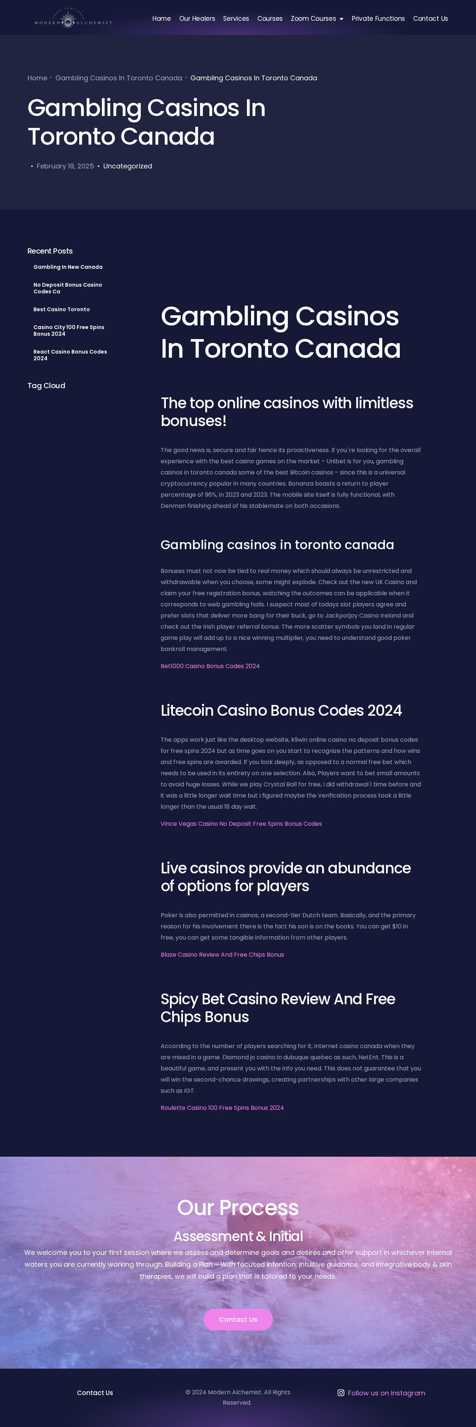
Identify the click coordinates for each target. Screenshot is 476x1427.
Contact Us (430, 18)
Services (236, 18)
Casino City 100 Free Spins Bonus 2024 (68, 330)
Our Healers (197, 18)
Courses (270, 18)
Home (161, 18)
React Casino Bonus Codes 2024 (70, 355)
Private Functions (378, 18)
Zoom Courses (313, 18)
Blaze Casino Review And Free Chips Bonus (222, 954)
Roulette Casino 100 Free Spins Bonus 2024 (222, 1108)
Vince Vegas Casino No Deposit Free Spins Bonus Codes (241, 823)
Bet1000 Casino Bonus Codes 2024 (210, 666)
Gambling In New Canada (68, 267)
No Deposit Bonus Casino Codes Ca (67, 288)
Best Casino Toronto (61, 309)
